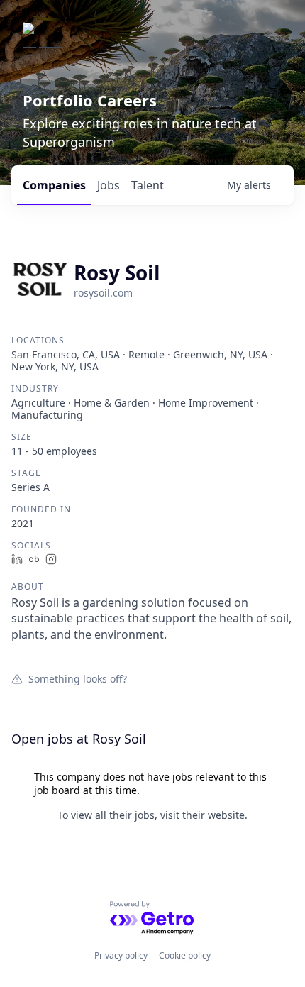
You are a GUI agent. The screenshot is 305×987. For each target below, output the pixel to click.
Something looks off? (77, 678)
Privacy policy (121, 955)
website (226, 815)
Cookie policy (185, 955)
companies (54, 185)
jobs (108, 185)
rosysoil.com (103, 293)
